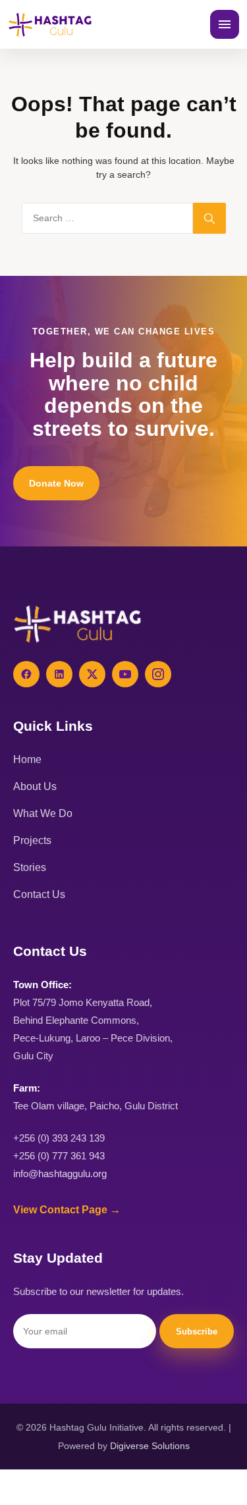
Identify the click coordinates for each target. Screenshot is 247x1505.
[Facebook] (26, 674)
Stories (29, 867)
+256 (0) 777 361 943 (59, 1155)
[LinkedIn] (59, 674)
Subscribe (196, 1331)
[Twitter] (92, 674)
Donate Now (56, 483)
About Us (35, 786)
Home (27, 759)
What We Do (42, 813)
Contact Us (39, 894)
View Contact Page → (67, 1209)
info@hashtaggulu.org (60, 1173)
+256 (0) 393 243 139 (59, 1138)
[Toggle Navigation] (224, 24)
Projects (32, 840)
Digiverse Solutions (150, 1445)
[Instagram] (158, 674)
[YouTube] (125, 674)
